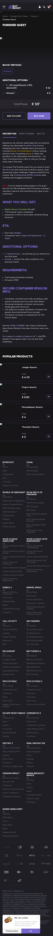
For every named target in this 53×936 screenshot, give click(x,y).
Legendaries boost (11, 671)
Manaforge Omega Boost (14, 501)
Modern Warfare (9, 637)
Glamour (30, 766)
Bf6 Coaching (32, 674)
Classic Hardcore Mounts (13, 575)
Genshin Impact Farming (13, 789)
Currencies (7, 693)
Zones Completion (11, 793)
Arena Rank (7, 825)
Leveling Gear (9, 718)
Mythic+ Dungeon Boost (13, 504)
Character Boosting (11, 609)
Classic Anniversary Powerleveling (34, 546)
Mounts (29, 763)
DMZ (4, 644)
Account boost (32, 718)
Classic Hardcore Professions (10, 563)
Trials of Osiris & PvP (11, 752)
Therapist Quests (30, 427)
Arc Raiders (31, 626)
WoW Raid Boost (10, 512)
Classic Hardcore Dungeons (14, 568)
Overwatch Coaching (35, 725)
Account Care (9, 782)
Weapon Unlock (9, 832)
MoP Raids (31, 510)
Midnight (6, 519)
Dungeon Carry (9, 660)
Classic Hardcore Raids (12, 571)
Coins (5, 821)
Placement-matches (35, 603)
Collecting (7, 785)
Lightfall (6, 755)
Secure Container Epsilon (21, 151)
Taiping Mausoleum (11, 836)
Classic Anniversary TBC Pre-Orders (36, 561)
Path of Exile (8, 686)
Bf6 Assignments (33, 667)
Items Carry (7, 701)
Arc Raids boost (33, 633)
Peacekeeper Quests (32, 407)
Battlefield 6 (31, 656)
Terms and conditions (35, 474)
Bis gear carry (8, 674)
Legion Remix (8, 523)
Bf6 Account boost (34, 660)
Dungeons (7, 612)
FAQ (4, 478)
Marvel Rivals (31, 592)
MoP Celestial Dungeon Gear (36, 515)
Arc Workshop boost (35, 637)
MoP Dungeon (32, 506)
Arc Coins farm (32, 644)
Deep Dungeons (33, 752)
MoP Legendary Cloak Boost (35, 526)
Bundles (6, 736)
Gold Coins (7, 598)
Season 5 (7, 626)
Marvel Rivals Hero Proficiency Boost (34, 613)
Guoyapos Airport (34, 795)
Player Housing (9, 527)
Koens (29, 791)
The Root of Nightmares (13, 766)
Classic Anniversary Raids (37, 557)
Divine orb (30, 693)
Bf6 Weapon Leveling (35, 663)
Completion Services (12, 796)
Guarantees (8, 474)
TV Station (31, 802)
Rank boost (31, 596)
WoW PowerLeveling (11, 508)
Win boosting (32, 733)
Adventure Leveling (11, 778)
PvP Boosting (8, 515)
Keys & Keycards (9, 733)
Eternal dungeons (10, 663)
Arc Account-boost (34, 629)
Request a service (10, 485)
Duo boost (31, 736)
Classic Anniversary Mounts (38, 566)
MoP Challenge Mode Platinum (35, 520)
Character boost (10, 690)
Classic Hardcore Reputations (10, 580)
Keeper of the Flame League (11, 705)
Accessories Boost (34, 599)
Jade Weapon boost (35, 729)
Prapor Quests (29, 387)
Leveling (6, 633)
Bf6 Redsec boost (34, 671)
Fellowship (7, 656)
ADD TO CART (14, 116)
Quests (6, 725)
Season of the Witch (11, 748)
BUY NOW (39, 116)
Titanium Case (32, 798)
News (5, 471)
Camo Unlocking (10, 629)
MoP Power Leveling (35, 503)
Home (5, 467)
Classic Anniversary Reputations (34, 570)
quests (29, 154)
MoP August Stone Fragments (34, 531)
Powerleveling (8, 601)
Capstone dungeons (11, 667)
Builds (5, 605)
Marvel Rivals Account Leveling (35, 608)
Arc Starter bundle (34, 641)
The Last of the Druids (35, 704)
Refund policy (32, 471)
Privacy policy (32, 467)
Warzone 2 (7, 641)
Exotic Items (8, 759)
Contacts (7, 482)
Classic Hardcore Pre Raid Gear (14, 557)
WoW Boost (8, 497)
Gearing (29, 759)
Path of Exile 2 (32, 686)
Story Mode (7, 817)
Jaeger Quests (29, 367)
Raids (5, 721)
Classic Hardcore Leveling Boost (14, 546)
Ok (31, 931)
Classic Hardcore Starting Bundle (14, 552)
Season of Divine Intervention (10, 593)
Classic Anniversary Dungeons (34, 552)
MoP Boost (31, 499)
